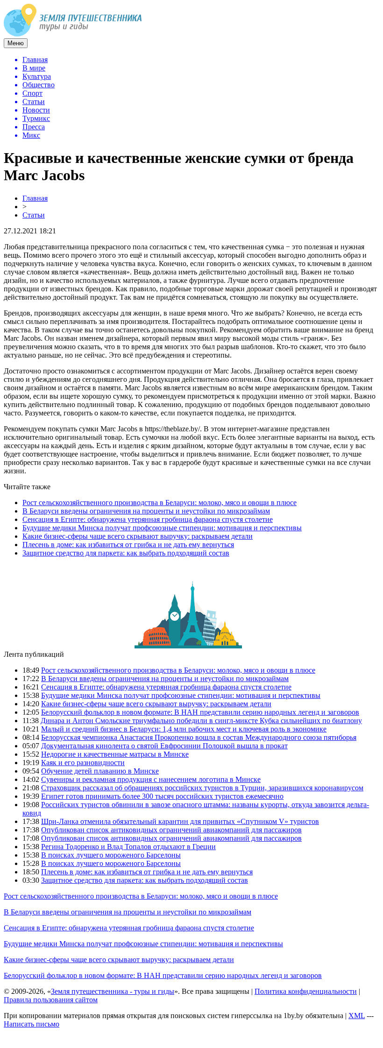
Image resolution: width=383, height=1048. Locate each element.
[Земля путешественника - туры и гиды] (73, 34)
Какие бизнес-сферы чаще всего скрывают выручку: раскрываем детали (137, 536)
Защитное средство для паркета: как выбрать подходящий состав (125, 553)
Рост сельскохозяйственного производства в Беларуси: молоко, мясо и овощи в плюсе (159, 502)
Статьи (33, 215)
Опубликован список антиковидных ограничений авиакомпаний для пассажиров (171, 830)
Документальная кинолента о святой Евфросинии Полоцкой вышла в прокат (164, 746)
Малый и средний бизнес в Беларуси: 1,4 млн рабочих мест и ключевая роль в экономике (183, 729)
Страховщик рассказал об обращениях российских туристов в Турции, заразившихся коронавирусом (202, 788)
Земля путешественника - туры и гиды (112, 991)
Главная (35, 198)
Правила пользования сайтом (51, 1000)
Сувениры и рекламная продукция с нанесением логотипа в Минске (151, 779)
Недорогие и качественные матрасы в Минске (115, 754)
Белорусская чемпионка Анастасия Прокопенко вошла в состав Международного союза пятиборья (198, 737)
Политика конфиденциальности (306, 991)
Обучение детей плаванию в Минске (100, 771)
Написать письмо (31, 1024)
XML (356, 1016)
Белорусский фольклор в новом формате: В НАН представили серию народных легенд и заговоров (200, 712)
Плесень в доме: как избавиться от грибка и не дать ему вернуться (128, 545)
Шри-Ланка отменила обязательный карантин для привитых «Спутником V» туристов (180, 821)
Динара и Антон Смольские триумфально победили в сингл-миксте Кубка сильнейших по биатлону (201, 720)
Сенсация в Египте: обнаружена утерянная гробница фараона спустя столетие (147, 519)
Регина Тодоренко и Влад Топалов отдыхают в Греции (128, 847)
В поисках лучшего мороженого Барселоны (111, 855)
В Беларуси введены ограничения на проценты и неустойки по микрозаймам (146, 511)
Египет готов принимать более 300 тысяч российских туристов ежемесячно (162, 796)
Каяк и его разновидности (83, 763)
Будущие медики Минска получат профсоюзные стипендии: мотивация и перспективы (162, 528)
